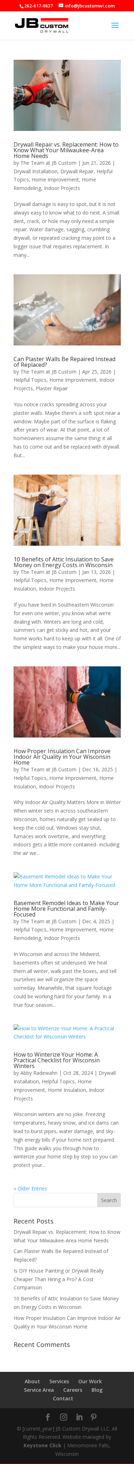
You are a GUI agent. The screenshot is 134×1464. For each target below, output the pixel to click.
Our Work (90, 1381)
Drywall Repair (77, 171)
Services (59, 1381)
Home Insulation (67, 1090)
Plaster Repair (52, 388)
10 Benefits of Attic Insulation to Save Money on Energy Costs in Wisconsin (64, 562)
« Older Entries (30, 1188)
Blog (97, 1389)
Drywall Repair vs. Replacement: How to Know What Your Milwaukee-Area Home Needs (66, 150)
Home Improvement (55, 179)
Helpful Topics (30, 379)
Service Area (39, 1389)
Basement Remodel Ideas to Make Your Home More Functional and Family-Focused (66, 908)
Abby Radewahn (39, 1072)
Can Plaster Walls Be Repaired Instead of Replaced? (64, 362)
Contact (63, 1398)
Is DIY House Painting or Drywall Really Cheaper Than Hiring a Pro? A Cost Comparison (59, 1279)
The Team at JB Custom (48, 162)
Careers (72, 1389)
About (32, 1381)
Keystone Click (42, 1445)
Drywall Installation (36, 171)
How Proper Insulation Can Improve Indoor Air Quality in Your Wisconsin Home (62, 756)
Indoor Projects (62, 188)
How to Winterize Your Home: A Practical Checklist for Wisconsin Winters (57, 1060)
